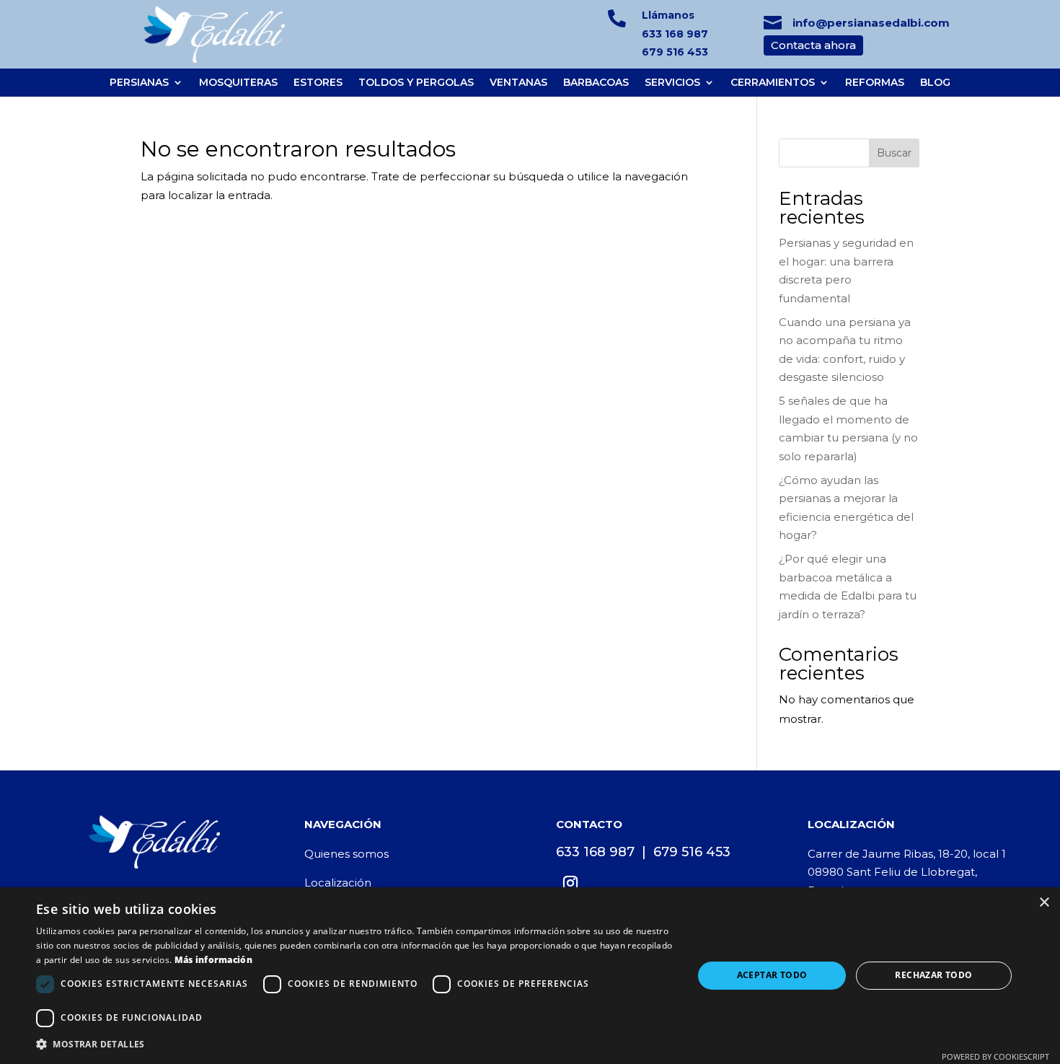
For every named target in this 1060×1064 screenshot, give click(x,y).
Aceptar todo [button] (772, 975)
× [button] (1043, 902)
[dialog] (530, 975)
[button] (354, 1044)
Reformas (874, 82)
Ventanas (518, 82)
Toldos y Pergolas (416, 82)
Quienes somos (346, 854)
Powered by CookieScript (995, 1056)
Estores (318, 82)
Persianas (139, 82)
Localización (337, 882)
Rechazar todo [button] (933, 975)
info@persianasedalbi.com (871, 23)
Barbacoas (596, 82)
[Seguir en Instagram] (570, 883)
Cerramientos (772, 82)
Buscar (894, 152)
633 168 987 (675, 33)
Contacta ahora (813, 45)
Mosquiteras (238, 82)
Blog (935, 82)
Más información (214, 960)
